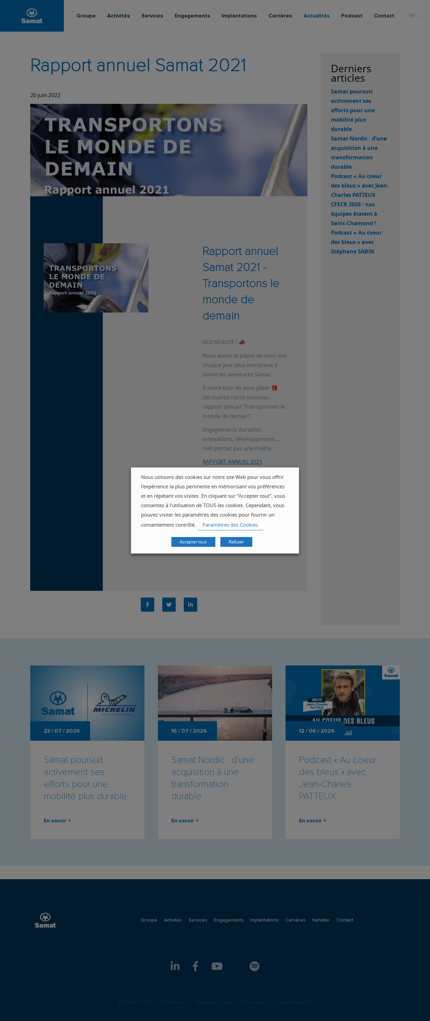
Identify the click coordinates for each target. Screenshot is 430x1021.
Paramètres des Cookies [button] (230, 524)
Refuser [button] (236, 542)
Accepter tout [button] (193, 542)
